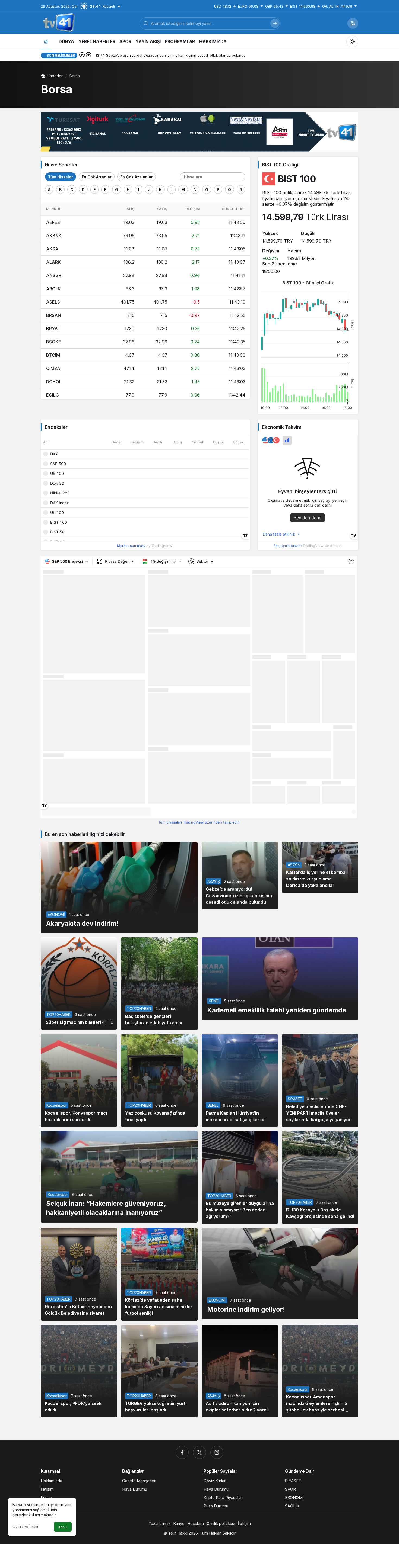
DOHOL (54, 381)
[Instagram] (216, 1452)
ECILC (52, 395)
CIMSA (53, 368)
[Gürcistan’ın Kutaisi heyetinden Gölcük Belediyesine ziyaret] (79, 1274)
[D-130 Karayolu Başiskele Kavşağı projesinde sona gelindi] (320, 1177)
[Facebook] (182, 1452)
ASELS (53, 302)
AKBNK (54, 235)
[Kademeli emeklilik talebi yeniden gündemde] (280, 978)
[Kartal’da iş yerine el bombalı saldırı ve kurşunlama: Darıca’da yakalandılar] (320, 867)
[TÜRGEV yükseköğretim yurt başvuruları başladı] (159, 1371)
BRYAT (53, 328)
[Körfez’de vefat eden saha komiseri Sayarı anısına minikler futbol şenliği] (159, 1274)
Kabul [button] (62, 1527)
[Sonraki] (88, 55)
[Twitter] (199, 1452)
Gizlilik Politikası (25, 1527)
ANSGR (53, 275)
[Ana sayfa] (45, 41)
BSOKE (53, 342)
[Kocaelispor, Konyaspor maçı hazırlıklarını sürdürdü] (79, 1080)
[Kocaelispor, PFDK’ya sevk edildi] (79, 1371)
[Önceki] (82, 55)
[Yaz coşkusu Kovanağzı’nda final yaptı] (159, 1080)
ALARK (53, 262)
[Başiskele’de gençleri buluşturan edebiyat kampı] (159, 983)
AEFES (53, 222)
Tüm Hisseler (60, 177)
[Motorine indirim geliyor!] (280, 1274)
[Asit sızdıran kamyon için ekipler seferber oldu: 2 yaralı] (240, 1371)
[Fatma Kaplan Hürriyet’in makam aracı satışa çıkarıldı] (240, 1080)
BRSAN (53, 315)
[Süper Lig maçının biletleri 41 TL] (79, 983)
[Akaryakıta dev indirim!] (119, 888)
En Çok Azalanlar (136, 177)
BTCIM (53, 355)
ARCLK (53, 288)
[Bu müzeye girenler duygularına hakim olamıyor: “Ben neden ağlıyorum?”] (240, 1177)
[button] (352, 23)
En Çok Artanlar (97, 177)
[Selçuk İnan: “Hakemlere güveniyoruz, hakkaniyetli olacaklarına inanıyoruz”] (119, 1177)
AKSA (52, 249)
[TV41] (58, 22)
